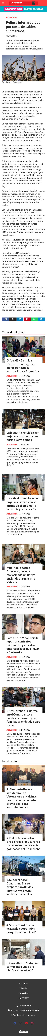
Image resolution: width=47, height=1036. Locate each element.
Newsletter (23, 993)
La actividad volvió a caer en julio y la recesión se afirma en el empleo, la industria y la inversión (23, 504)
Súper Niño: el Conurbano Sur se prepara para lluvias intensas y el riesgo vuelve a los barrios (20, 887)
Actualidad (11, 17)
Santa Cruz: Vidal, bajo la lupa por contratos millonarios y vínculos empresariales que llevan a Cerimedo (23, 645)
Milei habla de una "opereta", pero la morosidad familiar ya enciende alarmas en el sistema (21, 575)
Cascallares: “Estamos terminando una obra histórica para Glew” (22, 966)
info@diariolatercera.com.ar (23, 1015)
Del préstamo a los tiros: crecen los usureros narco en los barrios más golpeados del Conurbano (23, 843)
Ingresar (25, 997)
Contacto (23, 983)
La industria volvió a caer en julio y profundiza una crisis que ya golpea (23, 436)
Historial (23, 988)
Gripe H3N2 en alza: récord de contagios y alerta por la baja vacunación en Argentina (23, 366)
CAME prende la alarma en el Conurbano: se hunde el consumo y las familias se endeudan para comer (23, 718)
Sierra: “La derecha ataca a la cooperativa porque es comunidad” (21, 928)
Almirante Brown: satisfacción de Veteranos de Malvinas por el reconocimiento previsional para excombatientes (22, 798)
